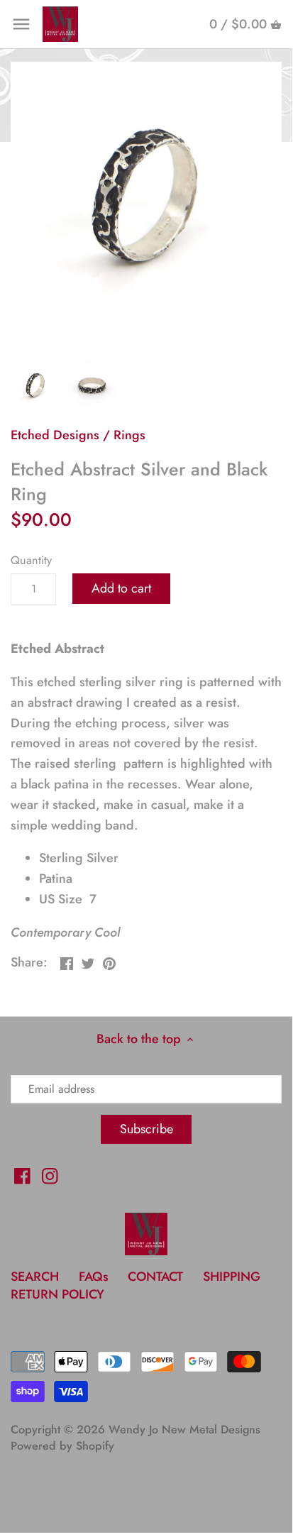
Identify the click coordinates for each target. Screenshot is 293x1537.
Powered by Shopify (62, 1446)
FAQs (94, 1276)
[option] (35, 385)
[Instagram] (50, 1175)
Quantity (31, 560)
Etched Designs (55, 435)
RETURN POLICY (57, 1294)
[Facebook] (22, 1175)
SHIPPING (231, 1276)
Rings (129, 435)
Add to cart (121, 588)
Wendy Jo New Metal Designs (184, 1429)
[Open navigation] (21, 24)
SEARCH (35, 1276)
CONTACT (155, 1276)
